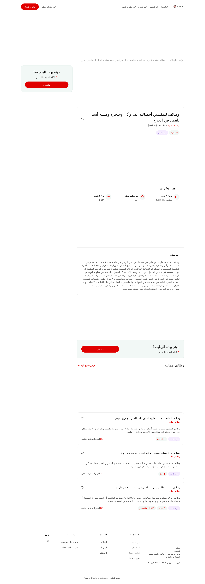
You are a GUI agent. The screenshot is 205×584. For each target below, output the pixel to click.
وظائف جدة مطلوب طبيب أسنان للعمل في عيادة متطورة (150, 452)
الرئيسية (180, 60)
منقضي (100, 349)
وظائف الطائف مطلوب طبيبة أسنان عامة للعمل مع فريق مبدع (147, 418)
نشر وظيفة (30, 6)
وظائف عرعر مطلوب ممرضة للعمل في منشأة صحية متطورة (148, 487)
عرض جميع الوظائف (86, 365)
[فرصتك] (178, 6)
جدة (161, 474)
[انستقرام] (47, 541)
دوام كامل (162, 132)
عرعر (161, 508)
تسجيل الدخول (49, 6)
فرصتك (177, 551)
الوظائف (172, 60)
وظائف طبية (159, 60)
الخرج (173, 132)
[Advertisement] (102, 32)
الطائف (160, 439)
